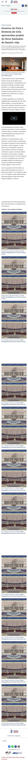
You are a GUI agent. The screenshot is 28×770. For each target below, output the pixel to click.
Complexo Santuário (6, 25)
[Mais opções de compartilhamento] (26, 5)
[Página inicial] (14, 731)
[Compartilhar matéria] (23, 5)
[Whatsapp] (12, 746)
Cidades (8, 5)
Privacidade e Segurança (14, 735)
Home (3, 5)
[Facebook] (9, 746)
